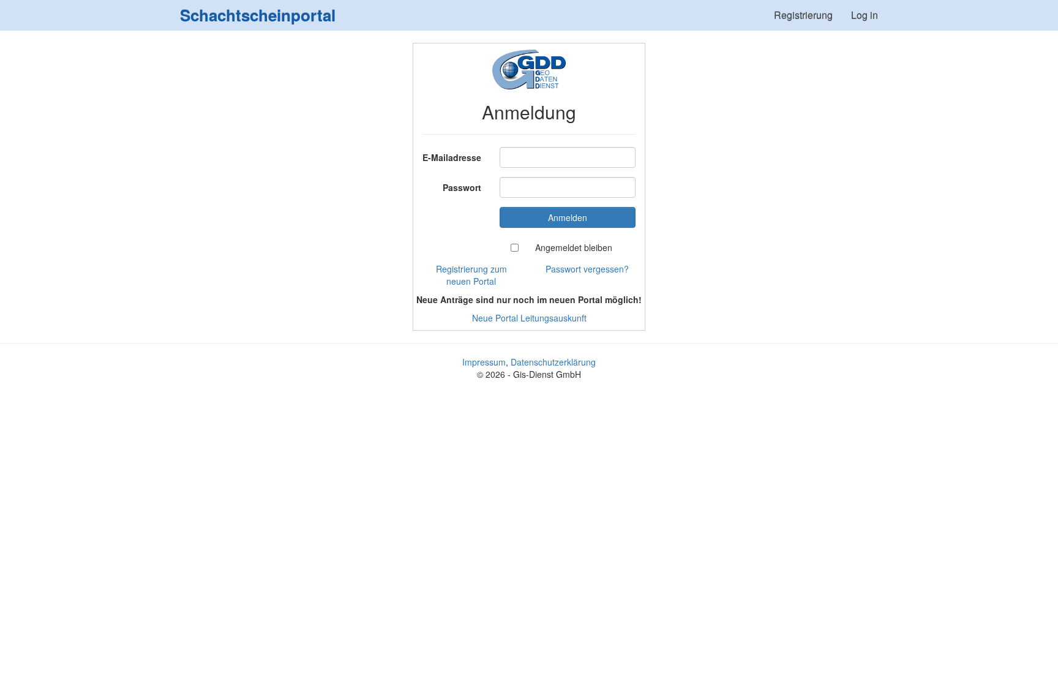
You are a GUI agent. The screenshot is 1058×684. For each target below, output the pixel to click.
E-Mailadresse (451, 157)
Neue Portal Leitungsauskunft (529, 318)
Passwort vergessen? (587, 269)
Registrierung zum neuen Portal (471, 275)
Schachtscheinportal (258, 15)
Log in (864, 15)
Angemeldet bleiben (573, 247)
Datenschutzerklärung (553, 362)
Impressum (484, 362)
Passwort (462, 187)
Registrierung (803, 15)
